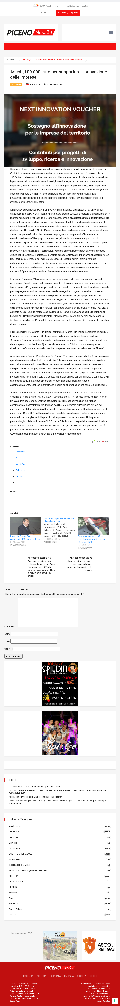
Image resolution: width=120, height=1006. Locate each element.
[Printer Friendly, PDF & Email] (101, 441)
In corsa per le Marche (19, 865)
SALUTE (13, 892)
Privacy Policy (32, 998)
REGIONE (13, 887)
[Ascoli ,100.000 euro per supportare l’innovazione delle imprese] (60, 130)
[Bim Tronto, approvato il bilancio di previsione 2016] (61, 530)
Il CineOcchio (15, 859)
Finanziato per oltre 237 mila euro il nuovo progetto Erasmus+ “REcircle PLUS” (93, 539)
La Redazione (73, 6)
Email (7, 641)
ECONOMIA (16, 84)
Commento (10, 626)
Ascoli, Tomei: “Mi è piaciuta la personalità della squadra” (35, 797)
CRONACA (14, 832)
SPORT (12, 914)
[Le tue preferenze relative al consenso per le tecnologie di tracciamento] (115, 1001)
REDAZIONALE (16, 881)
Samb (11, 898)
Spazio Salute (15, 909)
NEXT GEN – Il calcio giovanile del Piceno (28, 870)
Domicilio (13, 843)
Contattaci (106, 1001)
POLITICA (13, 876)
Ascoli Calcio (15, 826)
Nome (7, 634)
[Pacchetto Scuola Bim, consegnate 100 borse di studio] (25, 526)
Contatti (85, 6)
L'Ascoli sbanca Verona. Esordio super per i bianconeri (34, 786)
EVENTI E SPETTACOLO (20, 854)
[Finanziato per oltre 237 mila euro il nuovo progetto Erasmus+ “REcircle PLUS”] (93, 526)
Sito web (8, 649)
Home (13, 60)
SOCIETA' (13, 903)
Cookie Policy (15, 1001)
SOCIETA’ (81, 976)
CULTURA (13, 837)
